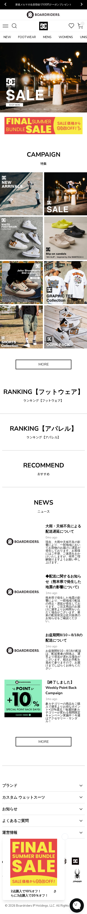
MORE (43, 364)
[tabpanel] (43, 77)
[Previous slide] (5, 4)
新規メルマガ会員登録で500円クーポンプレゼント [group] (43, 4)
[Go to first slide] (81, 4)
